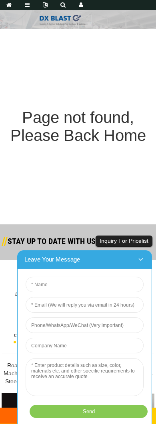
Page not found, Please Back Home (78, 126)
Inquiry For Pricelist (124, 241)
